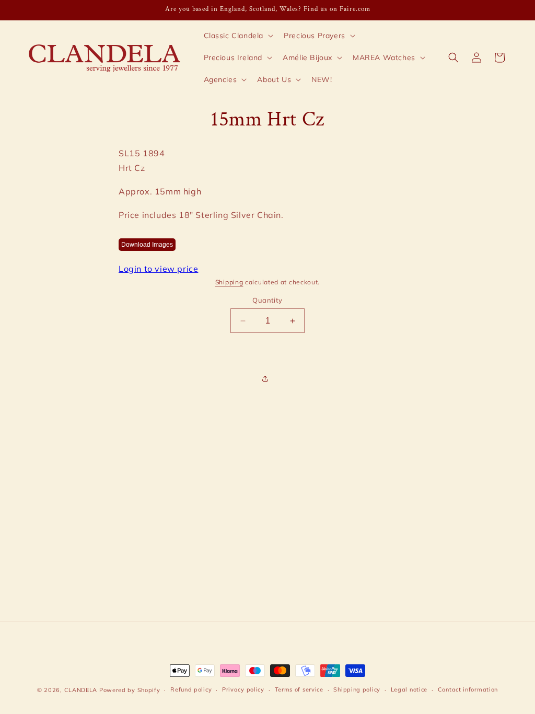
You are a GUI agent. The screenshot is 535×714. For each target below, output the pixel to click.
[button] (237, 36)
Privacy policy (243, 689)
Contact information (468, 689)
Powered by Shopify (129, 690)
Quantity (267, 300)
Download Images (147, 244)
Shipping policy (356, 689)
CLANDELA (81, 690)
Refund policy (191, 689)
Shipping (229, 282)
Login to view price (158, 268)
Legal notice (409, 689)
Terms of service (299, 689)
